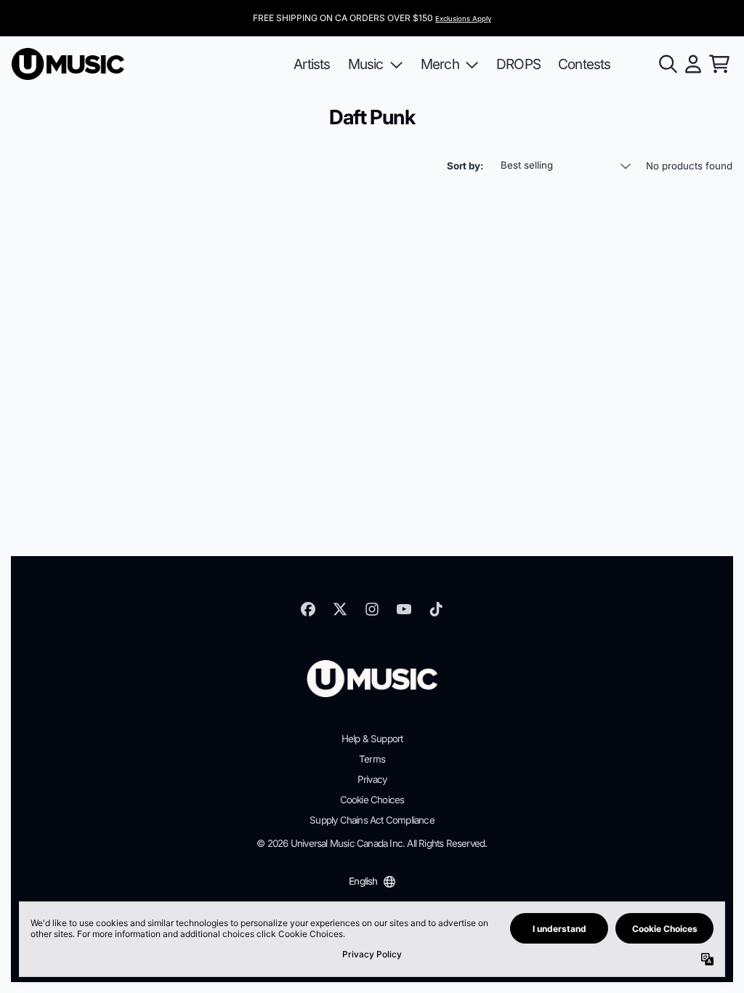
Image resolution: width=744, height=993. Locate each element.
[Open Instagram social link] (372, 609)
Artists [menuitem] (312, 64)
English (363, 881)
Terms (372, 759)
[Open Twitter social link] (340, 609)
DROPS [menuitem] (518, 64)
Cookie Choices (372, 799)
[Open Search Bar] (667, 64)
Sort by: (465, 166)
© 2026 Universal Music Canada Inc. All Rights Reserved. (371, 843)
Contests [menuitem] (584, 64)
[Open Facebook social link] (308, 609)
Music (366, 64)
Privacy (372, 779)
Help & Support (372, 738)
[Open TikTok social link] (436, 609)
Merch (440, 64)
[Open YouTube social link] (404, 609)
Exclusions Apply (463, 19)
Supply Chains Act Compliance (372, 820)
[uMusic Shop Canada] (68, 64)
